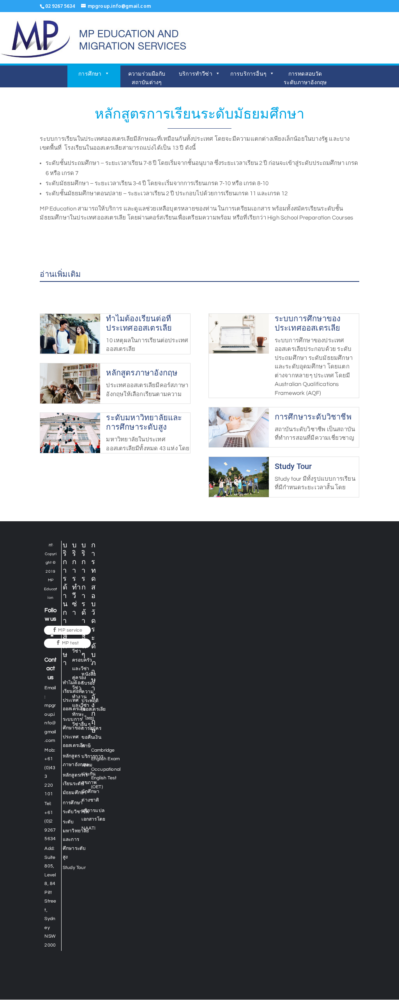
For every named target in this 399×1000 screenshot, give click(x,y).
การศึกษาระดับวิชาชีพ (313, 416)
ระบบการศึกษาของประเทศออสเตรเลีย (308, 323)
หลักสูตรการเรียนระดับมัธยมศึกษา (75, 784)
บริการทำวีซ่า (195, 74)
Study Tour (293, 466)
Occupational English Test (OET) (105, 778)
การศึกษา (89, 74)
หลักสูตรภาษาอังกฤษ (141, 372)
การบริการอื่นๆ (248, 74)
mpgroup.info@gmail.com (50, 723)
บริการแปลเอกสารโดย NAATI (93, 819)
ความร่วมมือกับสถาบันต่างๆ (146, 78)
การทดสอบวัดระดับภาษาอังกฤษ (305, 78)
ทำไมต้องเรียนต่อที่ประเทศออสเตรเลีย (139, 323)
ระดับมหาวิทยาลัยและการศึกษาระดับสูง (144, 422)
